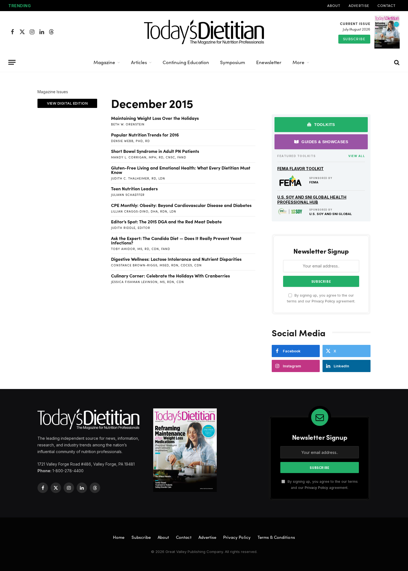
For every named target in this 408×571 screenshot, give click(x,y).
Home (118, 537)
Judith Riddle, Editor (130, 228)
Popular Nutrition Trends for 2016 (145, 134)
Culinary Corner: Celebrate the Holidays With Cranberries (170, 275)
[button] (67, 103)
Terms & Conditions (276, 537)
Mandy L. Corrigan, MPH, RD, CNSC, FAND (148, 157)
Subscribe (354, 38)
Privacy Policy (323, 301)
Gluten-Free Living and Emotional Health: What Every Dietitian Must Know (180, 169)
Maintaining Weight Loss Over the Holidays (155, 118)
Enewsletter (268, 62)
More (298, 62)
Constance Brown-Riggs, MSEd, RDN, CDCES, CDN (156, 265)
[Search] (396, 62)
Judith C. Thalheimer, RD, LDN (138, 178)
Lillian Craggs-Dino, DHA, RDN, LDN (143, 211)
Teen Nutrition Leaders (134, 188)
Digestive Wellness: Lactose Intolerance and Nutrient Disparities (176, 259)
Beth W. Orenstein (128, 124)
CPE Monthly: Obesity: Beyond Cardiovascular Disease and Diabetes (181, 205)
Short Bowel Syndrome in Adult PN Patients (155, 151)
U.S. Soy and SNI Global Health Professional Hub (311, 199)
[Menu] (12, 62)
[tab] (321, 124)
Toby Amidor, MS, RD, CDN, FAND (140, 249)
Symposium (232, 62)
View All (356, 156)
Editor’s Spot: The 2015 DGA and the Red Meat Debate (166, 221)
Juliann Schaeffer (128, 195)
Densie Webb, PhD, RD (130, 141)
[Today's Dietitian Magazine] (204, 32)
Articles (139, 62)
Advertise (359, 5)
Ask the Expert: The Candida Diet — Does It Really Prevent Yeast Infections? (176, 240)
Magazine (104, 62)
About (333, 5)
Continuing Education (186, 62)
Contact (386, 5)
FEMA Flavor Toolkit (300, 168)
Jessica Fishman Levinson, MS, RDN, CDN (147, 282)
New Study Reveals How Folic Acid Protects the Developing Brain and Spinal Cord (103, 5)
